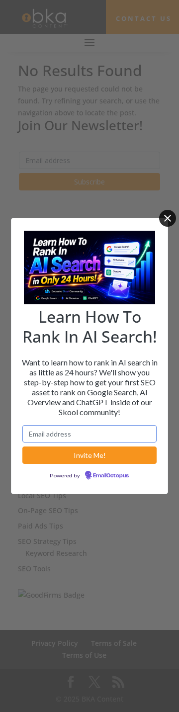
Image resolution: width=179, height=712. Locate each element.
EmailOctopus (111, 475)
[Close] (167, 218)
